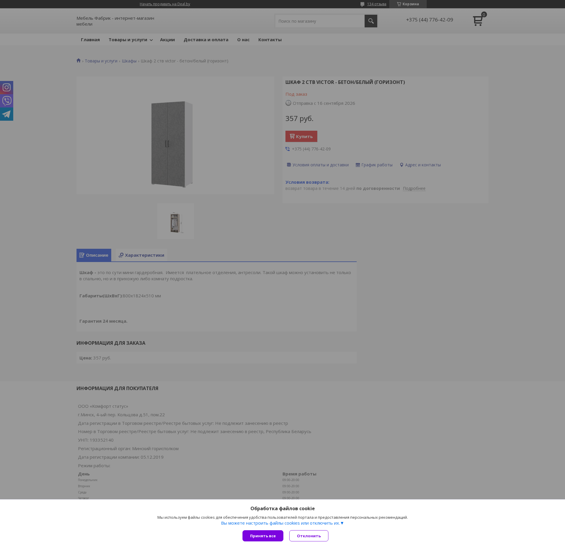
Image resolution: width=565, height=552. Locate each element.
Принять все (263, 535)
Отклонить (309, 535)
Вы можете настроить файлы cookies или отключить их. (280, 523)
